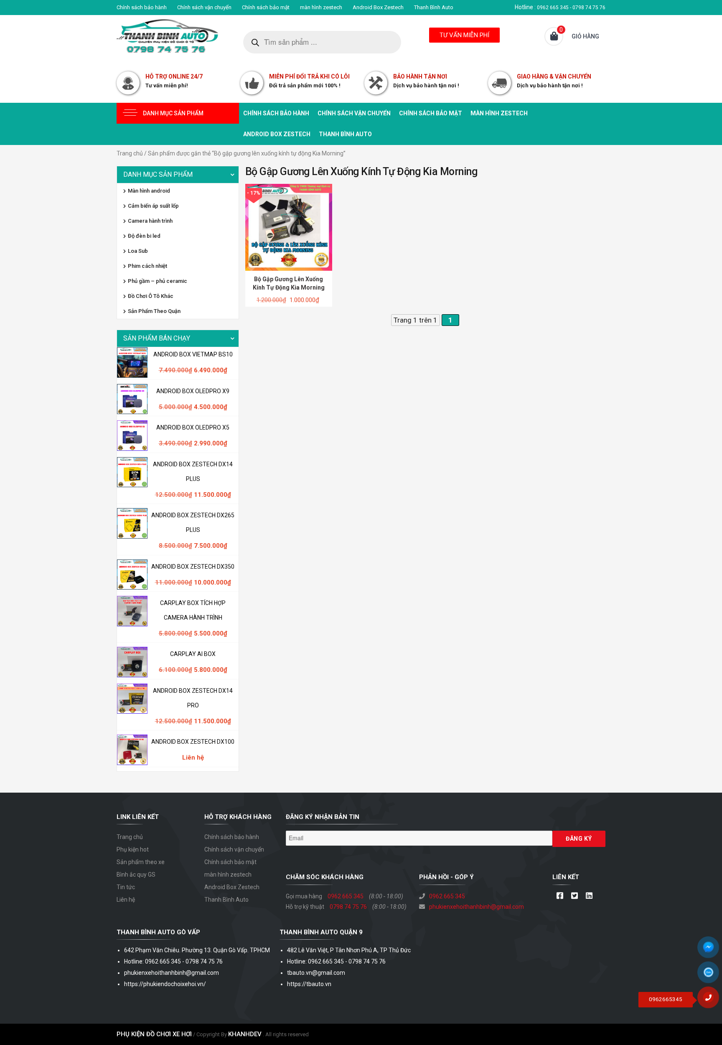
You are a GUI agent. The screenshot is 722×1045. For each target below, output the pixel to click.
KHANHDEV (245, 1034)
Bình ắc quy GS (136, 874)
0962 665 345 (346, 896)
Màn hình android (149, 191)
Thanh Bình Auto (433, 7)
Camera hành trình (150, 221)
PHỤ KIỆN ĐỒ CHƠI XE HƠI (154, 1034)
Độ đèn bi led (144, 236)
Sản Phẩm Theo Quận (154, 311)
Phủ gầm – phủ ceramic (157, 281)
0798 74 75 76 (348, 906)
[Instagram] (589, 896)
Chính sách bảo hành (142, 7)
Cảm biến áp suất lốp (153, 206)
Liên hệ (126, 899)
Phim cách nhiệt (147, 266)
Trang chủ (130, 153)
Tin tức (126, 887)
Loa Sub (138, 251)
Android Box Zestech (378, 7)
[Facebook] (559, 896)
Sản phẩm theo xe (141, 862)
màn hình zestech (321, 7)
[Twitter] (574, 896)
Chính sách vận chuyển (204, 7)
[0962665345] (711, 1000)
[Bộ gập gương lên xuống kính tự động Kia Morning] (288, 227)
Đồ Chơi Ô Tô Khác (150, 296)
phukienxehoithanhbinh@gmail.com (476, 906)
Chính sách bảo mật (266, 7)
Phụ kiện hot (133, 849)
